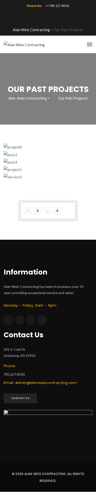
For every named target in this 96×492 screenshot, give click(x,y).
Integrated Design (48, 159)
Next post (68, 212)
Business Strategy (48, 144)
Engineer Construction (48, 166)
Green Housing (48, 152)
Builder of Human (48, 174)
